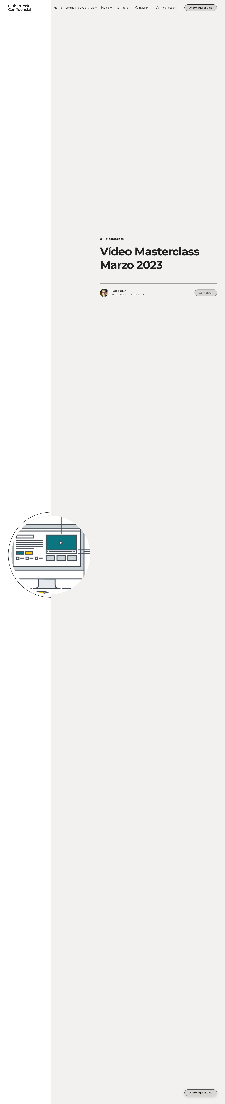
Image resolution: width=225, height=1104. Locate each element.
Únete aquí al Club (200, 7)
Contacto (122, 7)
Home (58, 7)
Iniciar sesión (168, 7)
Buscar (143, 7)
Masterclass (115, 239)
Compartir (206, 292)
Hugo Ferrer (118, 290)
